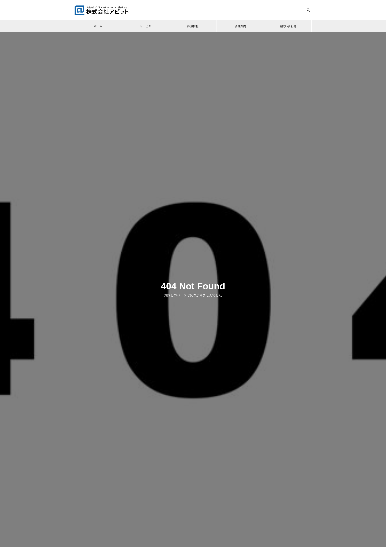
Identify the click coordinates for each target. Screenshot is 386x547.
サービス (145, 26)
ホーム (98, 26)
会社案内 (240, 26)
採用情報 (193, 26)
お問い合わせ (287, 26)
